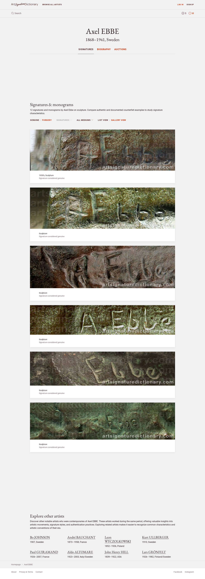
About (13, 572)
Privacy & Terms (26, 572)
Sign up (190, 4)
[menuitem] (86, 49)
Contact (39, 572)
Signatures (86, 49)
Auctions (120, 49)
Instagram (189, 572)
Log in (180, 4)
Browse (52, 4)
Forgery (47, 120)
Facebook (178, 572)
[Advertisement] (102, 75)
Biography (104, 49)
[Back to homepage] (24, 4)
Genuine (34, 120)
